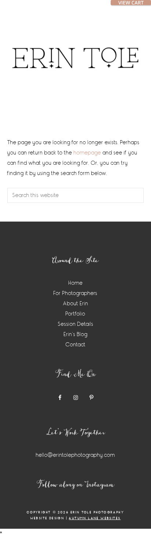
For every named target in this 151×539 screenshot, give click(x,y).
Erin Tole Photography (75, 49)
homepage (87, 152)
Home (76, 283)
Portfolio (75, 313)
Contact (76, 344)
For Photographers (75, 293)
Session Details (75, 324)
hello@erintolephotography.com (75, 455)
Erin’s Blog (76, 334)
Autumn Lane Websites (95, 518)
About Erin (75, 303)
